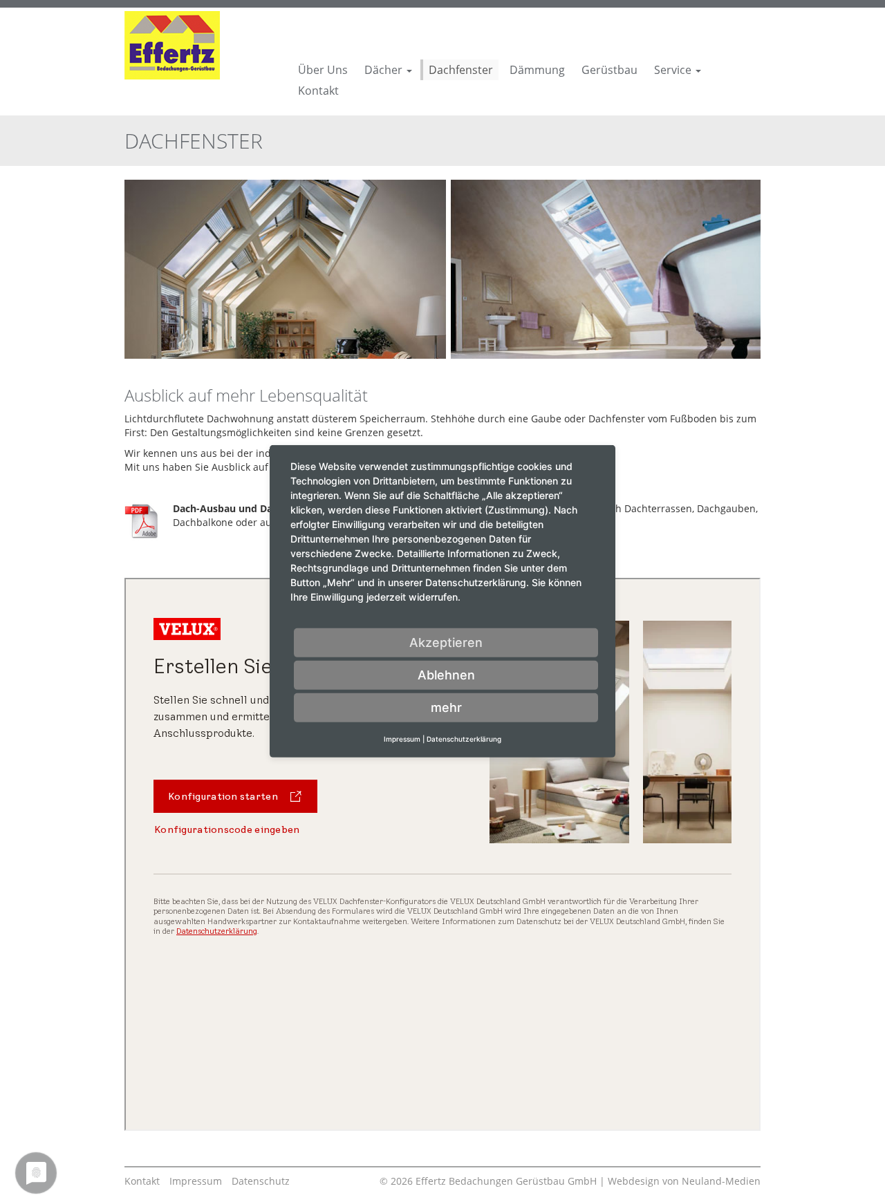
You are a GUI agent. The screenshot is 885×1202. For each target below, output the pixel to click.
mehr (446, 706)
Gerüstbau (609, 69)
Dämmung (537, 69)
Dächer (384, 69)
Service (674, 69)
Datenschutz (261, 1180)
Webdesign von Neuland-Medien (684, 1180)
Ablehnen (446, 674)
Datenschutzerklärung (464, 738)
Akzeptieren (446, 642)
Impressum (195, 1180)
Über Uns (323, 69)
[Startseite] (172, 43)
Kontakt (318, 90)
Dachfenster (461, 69)
